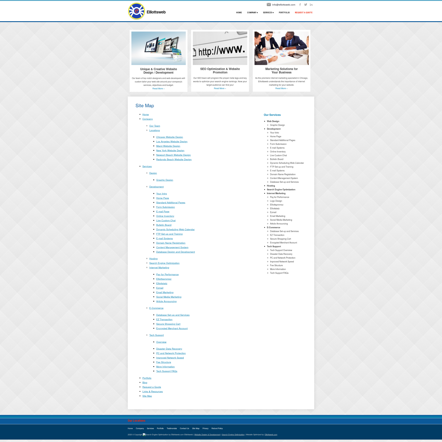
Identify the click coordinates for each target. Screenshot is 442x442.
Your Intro (161, 193)
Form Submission (165, 207)
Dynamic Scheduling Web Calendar (175, 229)
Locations (154, 130)
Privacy (205, 428)
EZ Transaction (164, 319)
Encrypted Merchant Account (172, 328)
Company (251, 12)
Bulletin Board (163, 225)
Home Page (162, 198)
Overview (161, 342)
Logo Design (276, 200)
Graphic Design (164, 180)
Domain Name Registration (170, 242)
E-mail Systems (164, 238)
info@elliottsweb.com (283, 4)
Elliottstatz (161, 283)
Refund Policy (217, 428)
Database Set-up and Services (173, 315)
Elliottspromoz (163, 278)
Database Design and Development (175, 251)
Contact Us (184, 428)
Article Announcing (166, 301)
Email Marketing (165, 292)
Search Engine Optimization (164, 263)
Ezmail (159, 287)
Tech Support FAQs (166, 371)
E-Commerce (156, 308)
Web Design (273, 121)
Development (156, 186)
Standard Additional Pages (170, 202)
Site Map (147, 396)
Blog (144, 382)
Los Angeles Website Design (172, 141)
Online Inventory (165, 216)
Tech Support (156, 335)
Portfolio (284, 12)
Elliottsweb (156, 12)
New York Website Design (170, 150)
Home (239, 12)
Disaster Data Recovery (169, 348)
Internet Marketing (159, 267)
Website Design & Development (207, 434)
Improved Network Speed (170, 357)
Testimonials (172, 428)
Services (267, 12)
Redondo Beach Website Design (174, 159)
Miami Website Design (168, 146)
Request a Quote (304, 12)
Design (153, 173)
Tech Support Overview (281, 250)
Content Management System (172, 247)
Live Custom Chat (166, 220)
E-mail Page (162, 211)
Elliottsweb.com (271, 434)
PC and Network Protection (171, 353)
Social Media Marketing (168, 296)
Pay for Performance (167, 274)
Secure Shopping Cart (168, 323)
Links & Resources (152, 391)
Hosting (153, 258)
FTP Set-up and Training (169, 233)
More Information (165, 366)
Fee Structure (163, 362)
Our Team (154, 125)
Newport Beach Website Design (173, 155)
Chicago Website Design (169, 137)
